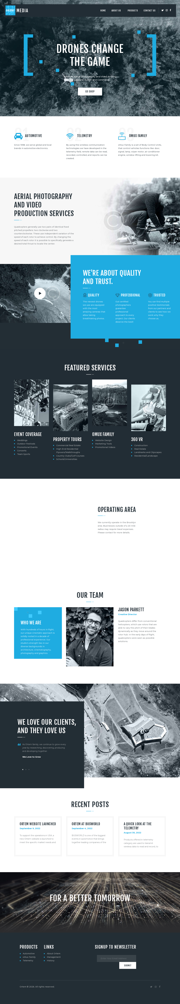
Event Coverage (28, 434)
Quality (93, 295)
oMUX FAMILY (138, 136)
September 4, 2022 (82, 828)
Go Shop (89, 91)
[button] (22, 769)
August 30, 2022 (132, 832)
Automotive (33, 136)
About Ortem (53, 953)
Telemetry (84, 136)
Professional (130, 295)
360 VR (137, 439)
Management (54, 957)
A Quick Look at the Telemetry (138, 826)
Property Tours (67, 439)
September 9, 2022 (30, 828)
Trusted (159, 295)
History (50, 960)
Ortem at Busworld (86, 824)
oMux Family (29, 957)
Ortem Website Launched (38, 824)
